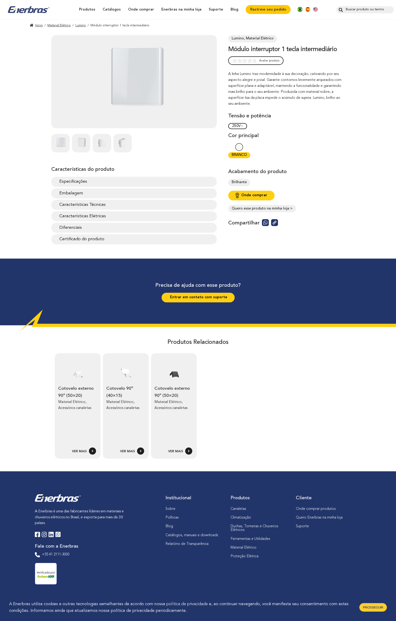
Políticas (172, 517)
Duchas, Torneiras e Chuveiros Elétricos (254, 528)
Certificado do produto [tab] (81, 239)
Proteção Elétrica (244, 556)
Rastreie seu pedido (268, 9)
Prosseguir (373, 607)
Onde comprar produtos (316, 509)
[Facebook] (37, 535)
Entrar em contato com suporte (198, 297)
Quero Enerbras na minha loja (319, 517)
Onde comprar (141, 9)
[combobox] (365, 9)
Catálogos (112, 9)
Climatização (241, 517)
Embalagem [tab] (71, 193)
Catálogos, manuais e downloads (191, 535)
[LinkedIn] (51, 535)
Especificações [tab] (73, 181)
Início (39, 25)
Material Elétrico (59, 25)
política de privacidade (187, 604)
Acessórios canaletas (74, 408)
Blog (234, 9)
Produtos (87, 9)
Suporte (216, 9)
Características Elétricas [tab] (82, 216)
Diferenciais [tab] (70, 227)
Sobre (170, 509)
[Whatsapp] (57, 535)
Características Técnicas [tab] (82, 204)
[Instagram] (44, 535)
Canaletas (238, 509)
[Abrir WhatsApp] (384, 609)
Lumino (80, 25)
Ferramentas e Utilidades (250, 539)
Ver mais (80, 451)
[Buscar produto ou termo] (340, 9)
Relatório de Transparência (187, 544)
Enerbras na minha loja (181, 9)
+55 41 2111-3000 (55, 554)
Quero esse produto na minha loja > (262, 208)
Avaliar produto (269, 60)
